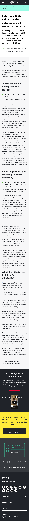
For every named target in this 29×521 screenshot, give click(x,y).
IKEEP (8, 339)
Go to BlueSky (7, 487)
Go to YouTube (11, 490)
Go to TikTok (24, 487)
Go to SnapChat (20, 487)
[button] (3, 461)
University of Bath (14, 2)
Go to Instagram (11, 487)
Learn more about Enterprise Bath (14, 431)
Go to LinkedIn (15, 487)
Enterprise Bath (6, 74)
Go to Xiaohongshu (15, 490)
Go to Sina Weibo (7, 490)
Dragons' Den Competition (17, 322)
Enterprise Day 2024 (17, 228)
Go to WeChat (3, 490)
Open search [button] (26, 2)
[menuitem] (14, 496)
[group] (14, 450)
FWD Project (5, 204)
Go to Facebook (3, 487)
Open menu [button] (3, 2)
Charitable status (6, 514)
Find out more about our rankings (14, 467)
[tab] (7, 461)
